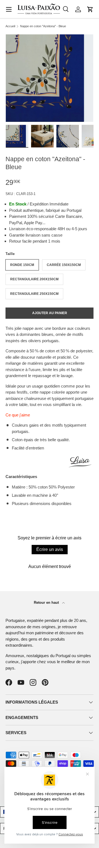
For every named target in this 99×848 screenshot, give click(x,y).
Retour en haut (47, 602)
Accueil (10, 26)
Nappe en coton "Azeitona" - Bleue (43, 26)
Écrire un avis (49, 549)
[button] (90, 9)
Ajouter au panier (49, 313)
